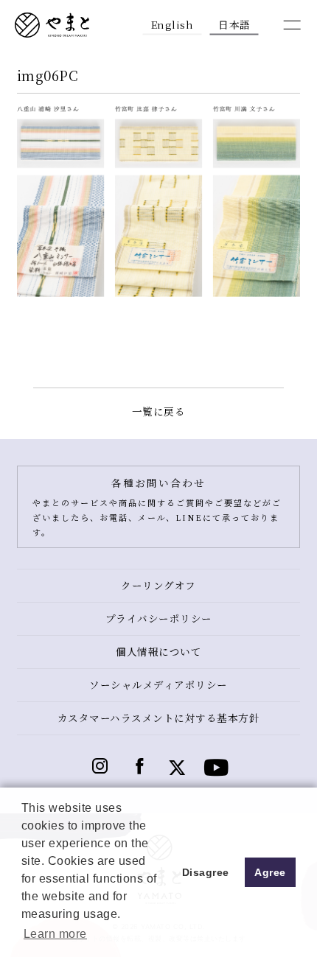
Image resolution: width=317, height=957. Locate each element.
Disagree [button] (205, 872)
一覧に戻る (159, 411)
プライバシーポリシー (158, 618)
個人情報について (158, 651)
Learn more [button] (55, 934)
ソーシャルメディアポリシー (158, 684)
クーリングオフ (158, 585)
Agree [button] (270, 872)
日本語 (234, 23)
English (172, 23)
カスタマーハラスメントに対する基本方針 (159, 717)
